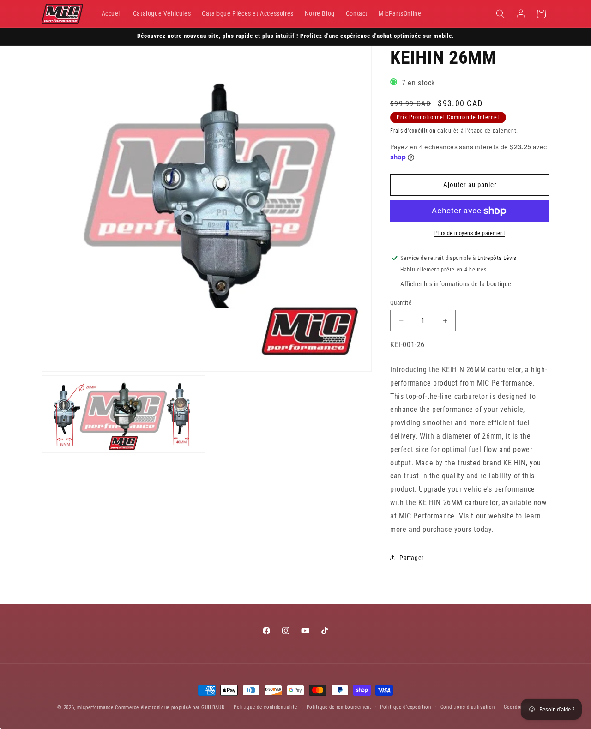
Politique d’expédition (405, 707)
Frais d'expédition (413, 130)
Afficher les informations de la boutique (456, 284)
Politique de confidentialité (265, 707)
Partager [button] (411, 557)
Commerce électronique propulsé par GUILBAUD (169, 708)
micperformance (95, 708)
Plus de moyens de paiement (469, 233)
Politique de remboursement (339, 707)
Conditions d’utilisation (467, 707)
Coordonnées (519, 707)
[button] (500, 14)
